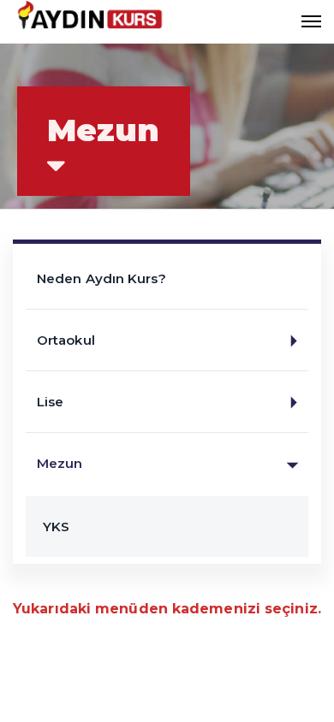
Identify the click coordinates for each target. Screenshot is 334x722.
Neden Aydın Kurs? (101, 278)
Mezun (60, 463)
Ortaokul (66, 340)
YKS (56, 526)
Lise (50, 402)
